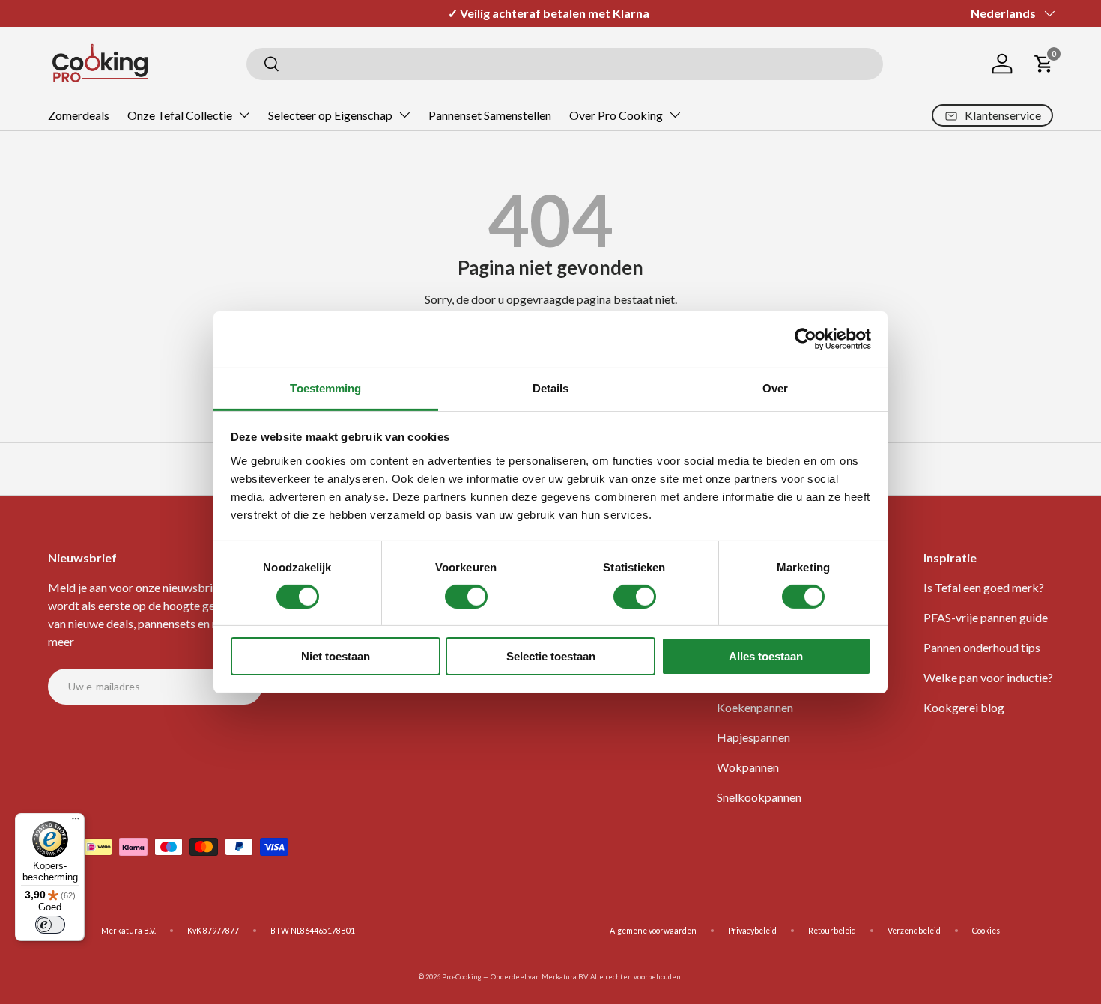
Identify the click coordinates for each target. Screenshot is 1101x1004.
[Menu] (76, 822)
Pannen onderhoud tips (981, 647)
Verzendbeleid (914, 930)
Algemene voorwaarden (653, 930)
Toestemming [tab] (325, 387)
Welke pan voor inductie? (988, 677)
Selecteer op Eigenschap (330, 115)
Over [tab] (775, 387)
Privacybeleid (752, 930)
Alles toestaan (766, 656)
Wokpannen (748, 767)
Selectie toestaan (550, 656)
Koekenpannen (755, 707)
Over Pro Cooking (616, 115)
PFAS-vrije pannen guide (985, 617)
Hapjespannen (753, 737)
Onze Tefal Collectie (179, 115)
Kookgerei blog (963, 707)
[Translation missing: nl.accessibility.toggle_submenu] (244, 115)
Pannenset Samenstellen (489, 115)
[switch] (466, 597)
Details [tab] (551, 387)
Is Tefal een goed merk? (983, 587)
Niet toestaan (335, 656)
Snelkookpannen (759, 797)
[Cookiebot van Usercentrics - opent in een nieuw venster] (805, 339)
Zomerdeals (78, 115)
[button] (1044, 63)
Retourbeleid (832, 930)
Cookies (986, 930)
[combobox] (565, 64)
